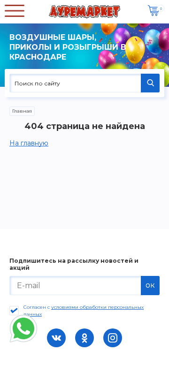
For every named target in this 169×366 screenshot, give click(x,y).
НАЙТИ (150, 83)
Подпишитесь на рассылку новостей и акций (73, 264)
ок (150, 285)
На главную (28, 143)
